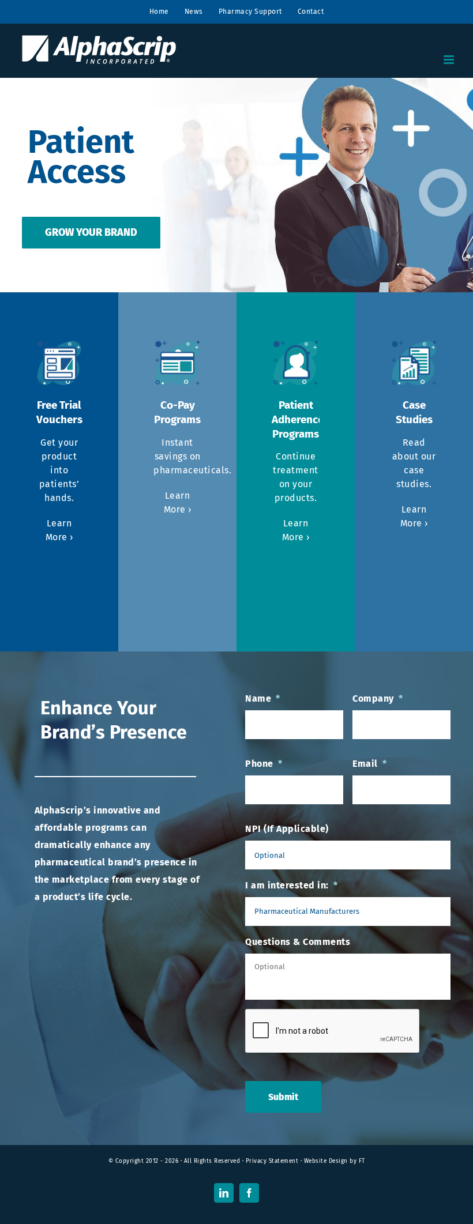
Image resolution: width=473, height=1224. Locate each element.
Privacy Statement (272, 1161)
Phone (263, 763)
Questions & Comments (297, 941)
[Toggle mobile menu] (450, 60)
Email (369, 763)
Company (377, 698)
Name (262, 698)
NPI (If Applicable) (287, 828)
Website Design (326, 1161)
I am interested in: (291, 885)
